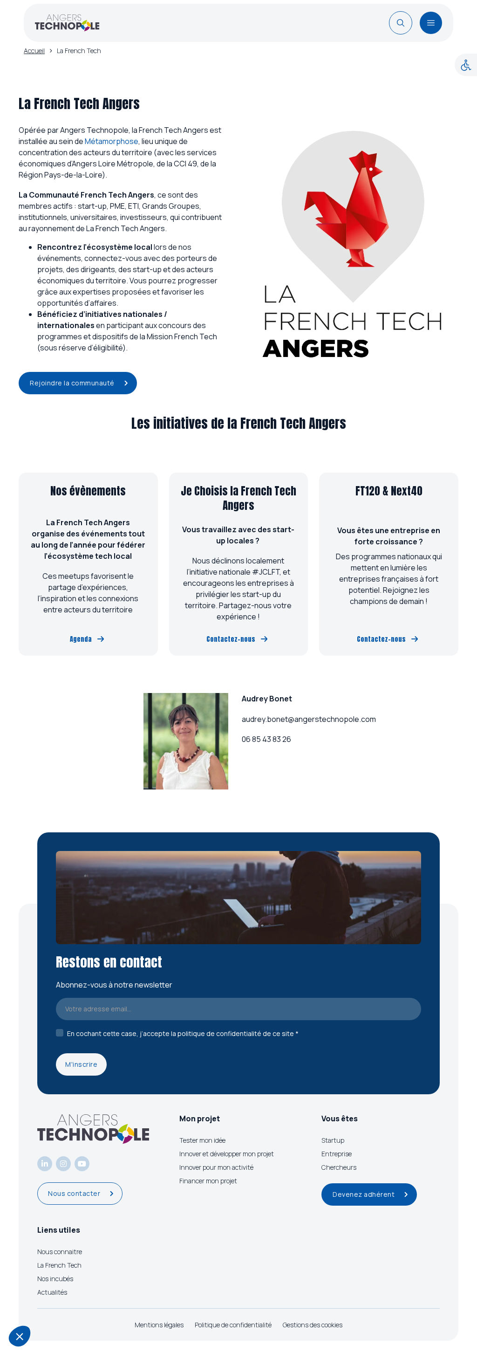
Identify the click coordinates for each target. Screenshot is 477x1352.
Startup (332, 1140)
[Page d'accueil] (67, 23)
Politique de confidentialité (233, 1324)
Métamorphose (111, 141)
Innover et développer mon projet (226, 1153)
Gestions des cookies (312, 1324)
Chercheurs (338, 1167)
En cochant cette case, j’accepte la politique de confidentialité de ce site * (183, 1033)
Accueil (34, 50)
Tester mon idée (202, 1140)
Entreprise (336, 1153)
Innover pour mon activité (216, 1167)
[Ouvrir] (431, 23)
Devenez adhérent (364, 1194)
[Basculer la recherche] (400, 22)
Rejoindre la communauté (72, 382)
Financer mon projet (208, 1180)
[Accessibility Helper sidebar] (466, 65)
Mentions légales (159, 1324)
